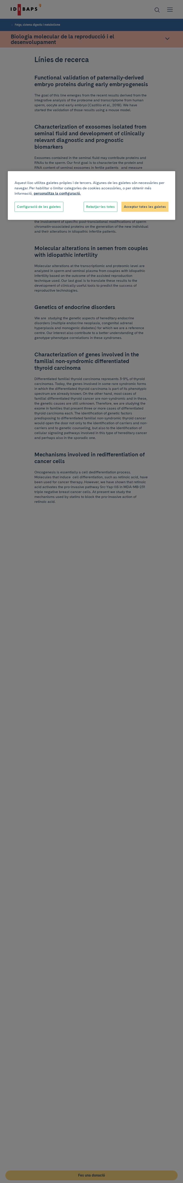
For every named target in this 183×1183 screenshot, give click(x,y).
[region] (91, 195)
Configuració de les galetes (39, 206)
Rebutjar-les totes (100, 206)
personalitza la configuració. (57, 193)
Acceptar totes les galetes (145, 206)
